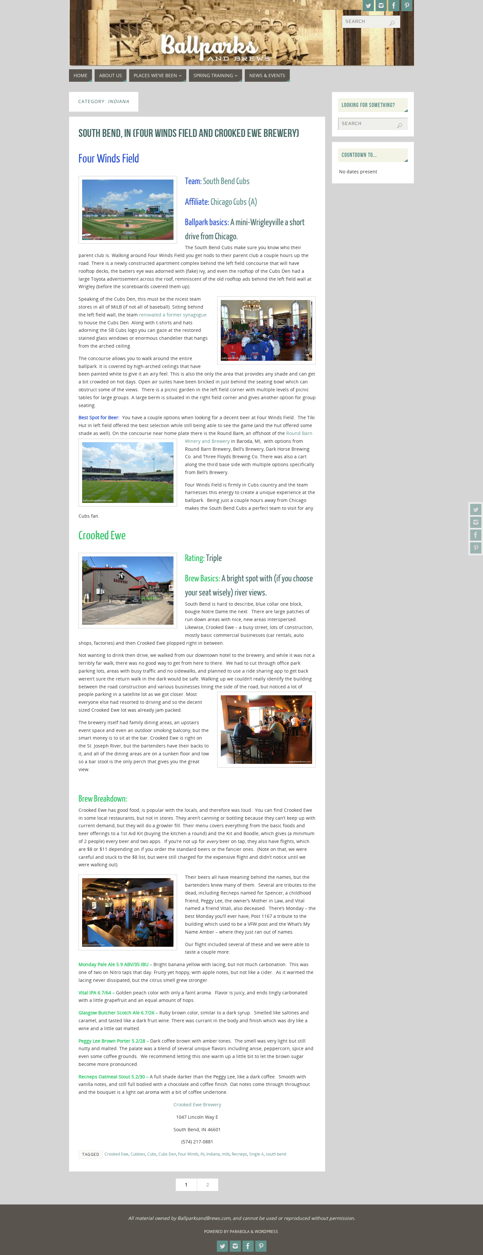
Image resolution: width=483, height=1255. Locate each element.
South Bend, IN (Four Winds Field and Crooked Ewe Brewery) (189, 133)
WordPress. (267, 1231)
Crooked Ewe (116, 1154)
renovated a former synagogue (173, 315)
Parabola (240, 1231)
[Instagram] (475, 522)
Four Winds (188, 1154)
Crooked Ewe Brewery (197, 1104)
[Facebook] (475, 535)
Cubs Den (167, 1154)
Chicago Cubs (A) (234, 202)
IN (202, 1154)
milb (226, 1154)
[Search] (392, 23)
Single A (256, 1154)
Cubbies (137, 1154)
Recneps (239, 1154)
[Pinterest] (475, 547)
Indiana (213, 1154)
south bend (276, 1154)
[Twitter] (475, 509)
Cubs (151, 1154)
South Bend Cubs (226, 181)
